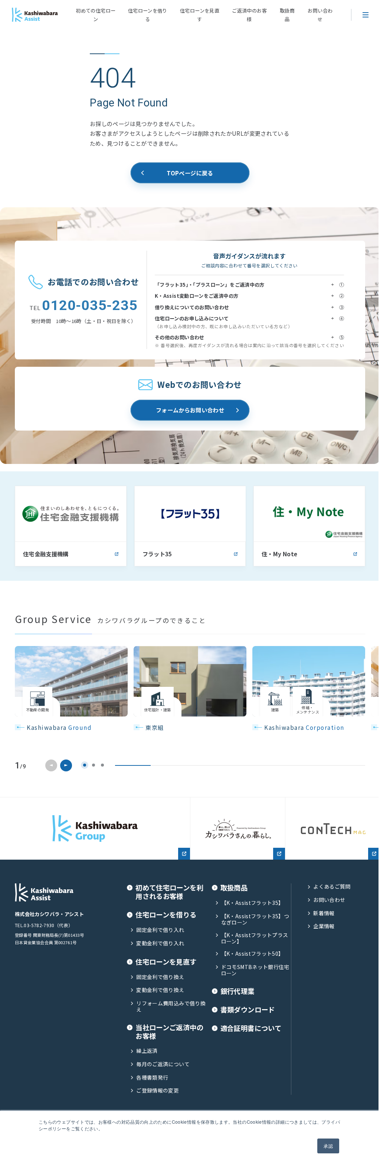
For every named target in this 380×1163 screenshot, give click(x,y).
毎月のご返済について (163, 1064)
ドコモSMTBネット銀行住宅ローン (255, 970)
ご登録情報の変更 (157, 1090)
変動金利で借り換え (160, 990)
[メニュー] (365, 15)
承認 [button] (328, 1146)
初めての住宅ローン (95, 15)
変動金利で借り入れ (160, 943)
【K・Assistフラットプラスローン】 (254, 938)
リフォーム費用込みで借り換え (171, 1006)
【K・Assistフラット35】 (252, 903)
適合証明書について (250, 1028)
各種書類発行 (152, 1077)
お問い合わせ (320, 15)
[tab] (84, 765)
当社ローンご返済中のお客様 (169, 1031)
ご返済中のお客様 (249, 15)
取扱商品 (287, 15)
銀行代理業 (237, 991)
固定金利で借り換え (160, 977)
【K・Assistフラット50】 (252, 954)
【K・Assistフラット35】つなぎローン (255, 919)
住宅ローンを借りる (147, 15)
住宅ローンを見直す (199, 15)
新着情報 (323, 913)
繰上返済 (146, 1051)
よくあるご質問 (332, 886)
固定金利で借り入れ (160, 930)
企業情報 (323, 926)
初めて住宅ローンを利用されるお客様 (169, 891)
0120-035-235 (83, 306)
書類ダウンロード (247, 1009)
